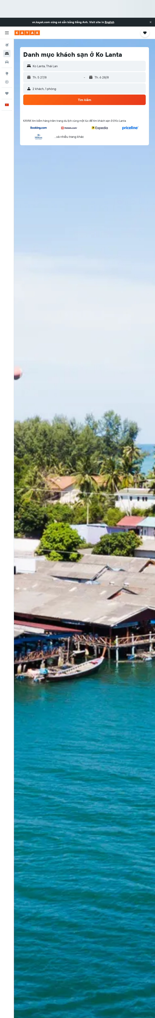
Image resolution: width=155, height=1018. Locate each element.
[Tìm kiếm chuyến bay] (7, 45)
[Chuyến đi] (7, 93)
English (109, 22)
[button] (150, 22)
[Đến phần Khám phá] (7, 73)
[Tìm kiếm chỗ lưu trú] (7, 53)
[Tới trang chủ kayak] (27, 32)
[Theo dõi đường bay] (7, 82)
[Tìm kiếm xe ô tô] (7, 62)
